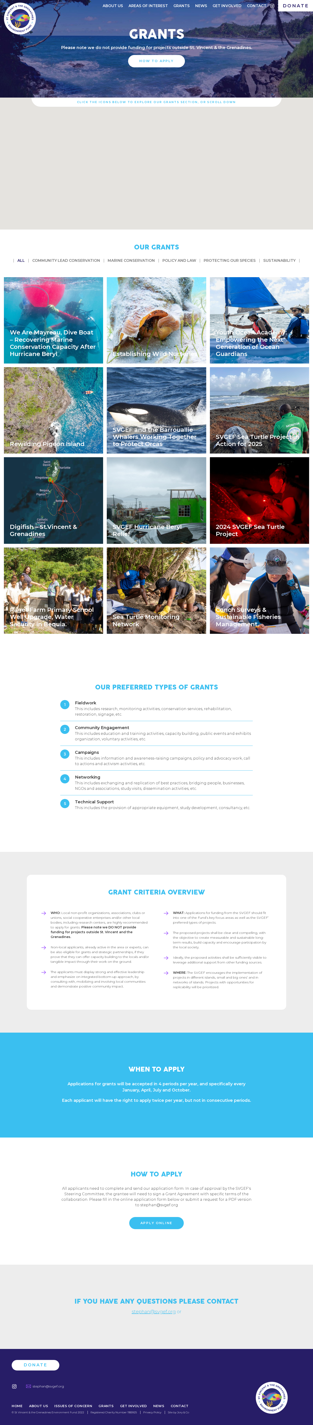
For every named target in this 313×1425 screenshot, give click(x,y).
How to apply (156, 61)
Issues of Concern (73, 1406)
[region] (156, 164)
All (21, 260)
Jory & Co (183, 1412)
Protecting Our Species (230, 260)
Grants (181, 6)
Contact (256, 6)
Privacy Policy (152, 1412)
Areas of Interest (148, 6)
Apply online (156, 1223)
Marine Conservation (131, 260)
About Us (113, 6)
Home (17, 1406)
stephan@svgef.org (154, 1311)
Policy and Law (179, 260)
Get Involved (227, 6)
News (201, 6)
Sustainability (279, 260)
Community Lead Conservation (66, 260)
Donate (296, 5)
